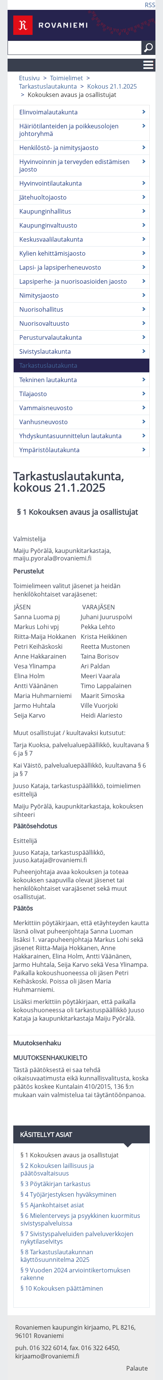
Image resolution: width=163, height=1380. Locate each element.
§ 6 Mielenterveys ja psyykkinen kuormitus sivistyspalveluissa (80, 1219)
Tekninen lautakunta (48, 380)
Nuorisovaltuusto (44, 323)
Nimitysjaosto (39, 295)
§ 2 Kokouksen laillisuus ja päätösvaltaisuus (57, 1169)
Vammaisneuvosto (46, 408)
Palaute (137, 1368)
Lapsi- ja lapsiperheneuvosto (60, 267)
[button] (148, 48)
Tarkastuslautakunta (48, 86)
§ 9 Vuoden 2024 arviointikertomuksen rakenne (75, 1274)
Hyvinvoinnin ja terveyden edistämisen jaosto (74, 165)
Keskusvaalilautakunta (51, 239)
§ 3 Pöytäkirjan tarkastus (55, 1184)
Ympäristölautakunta (49, 450)
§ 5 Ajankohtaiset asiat (52, 1205)
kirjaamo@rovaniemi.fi (47, 1356)
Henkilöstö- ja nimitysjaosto (59, 148)
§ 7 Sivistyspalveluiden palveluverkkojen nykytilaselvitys (76, 1237)
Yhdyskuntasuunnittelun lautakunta (70, 436)
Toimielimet (66, 78)
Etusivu (29, 78)
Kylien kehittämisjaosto (52, 253)
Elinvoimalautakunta (48, 112)
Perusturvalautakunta (50, 337)
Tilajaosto (33, 394)
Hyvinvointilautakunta (50, 183)
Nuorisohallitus (41, 309)
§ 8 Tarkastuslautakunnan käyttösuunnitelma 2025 (56, 1255)
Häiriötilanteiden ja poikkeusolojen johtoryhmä (69, 130)
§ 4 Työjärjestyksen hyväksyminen (68, 1194)
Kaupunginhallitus (45, 211)
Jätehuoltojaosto (43, 197)
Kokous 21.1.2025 (112, 86)
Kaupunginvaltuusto (48, 225)
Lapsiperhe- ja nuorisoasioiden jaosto (73, 281)
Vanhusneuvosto (43, 422)
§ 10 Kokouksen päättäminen (61, 1288)
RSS (150, 5)
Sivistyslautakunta (45, 351)
